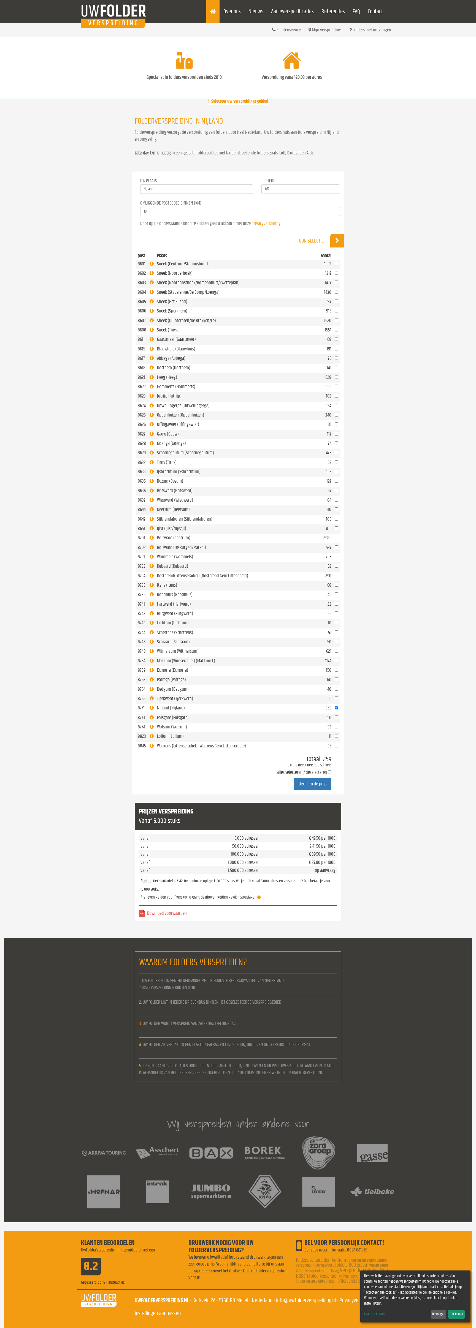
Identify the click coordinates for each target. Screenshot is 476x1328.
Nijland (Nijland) (171, 708)
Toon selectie (311, 241)
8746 (141, 641)
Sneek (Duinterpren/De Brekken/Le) (186, 320)
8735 (141, 585)
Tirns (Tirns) (167, 462)
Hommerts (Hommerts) (176, 386)
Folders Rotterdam (351, 1265)
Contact (375, 11)
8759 (141, 670)
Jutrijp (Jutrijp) (169, 396)
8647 (141, 519)
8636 (142, 490)
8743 (141, 623)
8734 (141, 575)
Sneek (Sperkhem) (172, 311)
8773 (141, 717)
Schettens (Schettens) (175, 632)
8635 (142, 481)
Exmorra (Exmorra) (172, 670)
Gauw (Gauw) (168, 434)
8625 (142, 415)
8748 (142, 651)
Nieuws (255, 11)
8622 (142, 386)
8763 (141, 679)
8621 (141, 377)
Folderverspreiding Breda (315, 1281)
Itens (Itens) (167, 585)
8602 (142, 273)
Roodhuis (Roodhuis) (175, 594)
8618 (141, 367)
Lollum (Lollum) (170, 736)
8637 (141, 500)
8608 (142, 330)
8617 (141, 358)
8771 (141, 708)
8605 (142, 301)
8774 (141, 727)
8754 (141, 660)
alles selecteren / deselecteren (302, 772)
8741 (141, 604)
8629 (142, 452)
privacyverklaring (266, 223)
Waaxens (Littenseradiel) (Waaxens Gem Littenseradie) (201, 746)
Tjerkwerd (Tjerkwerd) (175, 698)
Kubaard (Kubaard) (172, 566)
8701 (141, 537)
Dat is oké (456, 1314)
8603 (142, 282)
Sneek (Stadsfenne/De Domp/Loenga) (188, 292)
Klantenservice (288, 30)
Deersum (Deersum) (173, 509)
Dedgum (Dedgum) (173, 689)
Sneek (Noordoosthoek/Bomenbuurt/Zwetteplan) (198, 282)
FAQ (356, 11)
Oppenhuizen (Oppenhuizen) (180, 415)
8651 (141, 528)
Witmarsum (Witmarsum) (178, 651)
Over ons (232, 11)
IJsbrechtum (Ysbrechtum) (179, 471)
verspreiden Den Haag (322, 1271)
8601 (141, 264)
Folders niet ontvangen (371, 30)
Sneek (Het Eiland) (172, 301)
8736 (141, 594)
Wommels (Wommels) (175, 556)
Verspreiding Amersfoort (315, 1265)
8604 (142, 292)
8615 (141, 349)
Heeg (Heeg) (167, 377)
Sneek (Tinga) (168, 330)
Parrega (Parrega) (171, 679)
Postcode (269, 180)
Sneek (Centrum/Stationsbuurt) (183, 264)
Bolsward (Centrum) (173, 537)
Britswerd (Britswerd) (175, 490)
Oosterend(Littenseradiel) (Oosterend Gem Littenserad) (202, 575)
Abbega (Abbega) (171, 358)
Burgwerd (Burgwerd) (175, 613)
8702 (142, 547)
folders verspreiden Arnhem (321, 1260)
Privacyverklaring (356, 1300)
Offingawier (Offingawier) (178, 424)
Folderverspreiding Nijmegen (335, 1276)
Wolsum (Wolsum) (172, 727)
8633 (142, 471)
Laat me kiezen (374, 1314)
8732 (141, 566)
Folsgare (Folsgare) (173, 717)
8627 (141, 434)
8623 (142, 396)
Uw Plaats (148, 180)
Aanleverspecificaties (292, 11)
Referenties (333, 11)
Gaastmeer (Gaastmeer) (176, 339)
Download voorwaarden (167, 913)
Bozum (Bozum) (170, 481)
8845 (142, 746)
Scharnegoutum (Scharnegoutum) (185, 452)
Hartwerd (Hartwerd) (174, 604)
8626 (142, 424)
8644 (142, 509)
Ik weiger (438, 1314)
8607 (142, 320)
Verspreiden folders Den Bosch (342, 1273)
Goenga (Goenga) (171, 443)
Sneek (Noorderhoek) (175, 273)
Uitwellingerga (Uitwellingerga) (183, 405)
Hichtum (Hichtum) (173, 623)
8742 (141, 613)
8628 (142, 443)
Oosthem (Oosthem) (173, 367)
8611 (141, 339)
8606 (142, 311)
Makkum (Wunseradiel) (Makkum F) (186, 660)
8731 (141, 556)
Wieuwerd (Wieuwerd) (175, 500)
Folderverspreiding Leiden (367, 1260)
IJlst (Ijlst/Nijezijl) (171, 528)
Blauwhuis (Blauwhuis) (176, 349)
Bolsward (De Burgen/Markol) (181, 547)
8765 (141, 698)
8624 (142, 405)
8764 (141, 689)
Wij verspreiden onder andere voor (238, 1124)
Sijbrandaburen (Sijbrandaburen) (184, 519)
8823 (142, 736)
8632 (142, 462)
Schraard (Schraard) (173, 641)
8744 (141, 632)
